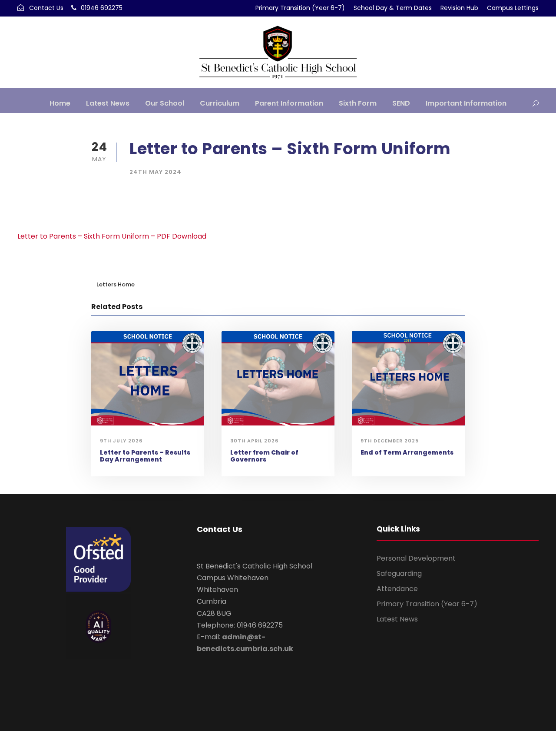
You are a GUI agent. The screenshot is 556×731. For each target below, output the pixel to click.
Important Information (466, 103)
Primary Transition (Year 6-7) (300, 7)
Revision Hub (459, 7)
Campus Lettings (513, 7)
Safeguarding (399, 573)
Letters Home (115, 284)
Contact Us (46, 7)
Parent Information (289, 103)
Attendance (397, 589)
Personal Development (416, 558)
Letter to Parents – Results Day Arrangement (145, 456)
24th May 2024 (155, 172)
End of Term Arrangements (407, 452)
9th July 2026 (121, 440)
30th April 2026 (254, 440)
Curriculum (219, 103)
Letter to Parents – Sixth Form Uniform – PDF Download (111, 236)
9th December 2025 (390, 440)
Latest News (107, 103)
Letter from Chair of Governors (264, 456)
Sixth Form (358, 103)
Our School (164, 103)
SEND (401, 103)
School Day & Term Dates (393, 7)
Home (60, 103)
